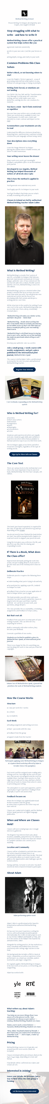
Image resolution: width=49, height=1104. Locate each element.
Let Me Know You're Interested (24, 1091)
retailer (22, 530)
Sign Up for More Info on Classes (24, 454)
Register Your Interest (24, 369)
